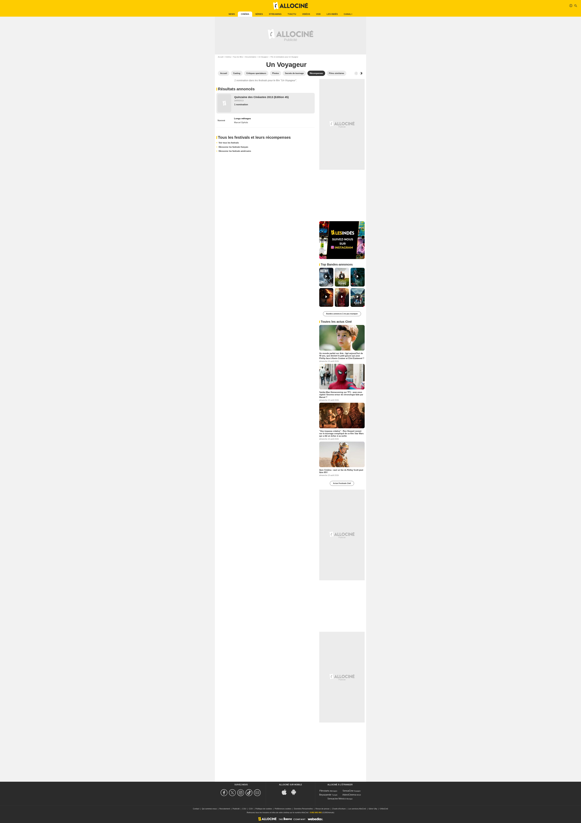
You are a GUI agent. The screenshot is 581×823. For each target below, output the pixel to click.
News (232, 14)
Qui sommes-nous (209, 809)
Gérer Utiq (373, 809)
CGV (251, 809)
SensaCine (348, 790)
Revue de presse (322, 809)
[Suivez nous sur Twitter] (233, 792)
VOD (318, 14)
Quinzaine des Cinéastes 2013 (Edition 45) (261, 97)
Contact (196, 809)
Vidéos (306, 14)
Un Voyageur (263, 57)
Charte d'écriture (339, 809)
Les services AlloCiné (357, 809)
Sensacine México (336, 798)
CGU (244, 809)
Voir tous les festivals (229, 143)
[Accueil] (290, 6)
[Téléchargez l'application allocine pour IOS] (285, 792)
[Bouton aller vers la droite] (361, 73)
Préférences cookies (283, 809)
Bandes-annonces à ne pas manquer (342, 314)
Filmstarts (324, 790)
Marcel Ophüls (241, 122)
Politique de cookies (263, 809)
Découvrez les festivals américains (235, 151)
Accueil (220, 57)
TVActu (292, 14)
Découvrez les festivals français (233, 147)
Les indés (332, 14)
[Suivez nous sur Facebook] (224, 792)
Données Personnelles (303, 809)
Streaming (275, 14)
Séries (259, 14)
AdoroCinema (349, 794)
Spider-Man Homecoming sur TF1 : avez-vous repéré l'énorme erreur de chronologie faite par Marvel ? (341, 394)
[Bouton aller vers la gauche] (356, 73)
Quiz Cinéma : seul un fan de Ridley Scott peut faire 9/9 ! (341, 471)
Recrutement (224, 809)
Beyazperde (325, 794)
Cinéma (245, 14)
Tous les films (238, 57)
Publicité (236, 809)
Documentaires (250, 57)
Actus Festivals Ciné (342, 483)
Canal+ (348, 14)
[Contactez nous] (258, 792)
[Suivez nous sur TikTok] (249, 792)
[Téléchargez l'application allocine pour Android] (295, 792)
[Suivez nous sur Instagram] (241, 792)
